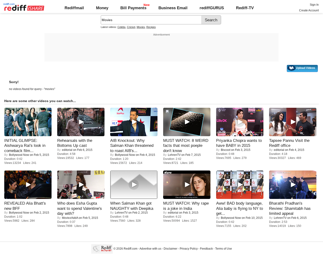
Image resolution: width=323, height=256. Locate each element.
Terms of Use (223, 248)
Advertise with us (150, 248)
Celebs (122, 27)
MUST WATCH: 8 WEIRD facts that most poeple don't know (185, 145)
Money (102, 8)
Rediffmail (74, 8)
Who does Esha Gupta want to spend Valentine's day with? (79, 208)
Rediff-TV (245, 8)
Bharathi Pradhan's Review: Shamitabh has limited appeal (290, 208)
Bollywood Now (19, 155)
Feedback (206, 248)
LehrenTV (174, 155)
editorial (67, 150)
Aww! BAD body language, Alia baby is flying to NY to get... (239, 208)
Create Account (309, 10)
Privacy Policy (189, 248)
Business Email (173, 8)
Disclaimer (170, 248)
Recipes (151, 27)
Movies (141, 27)
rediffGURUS (212, 8)
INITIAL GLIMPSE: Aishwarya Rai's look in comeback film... (24, 145)
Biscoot (225, 150)
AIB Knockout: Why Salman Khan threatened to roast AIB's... (131, 145)
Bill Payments (133, 8)
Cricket (131, 27)
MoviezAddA (70, 218)
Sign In (314, 4)
